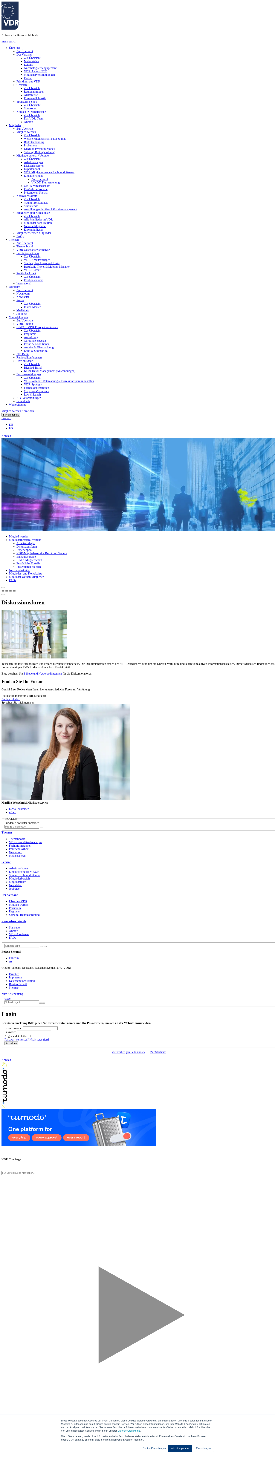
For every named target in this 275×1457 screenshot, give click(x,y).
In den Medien (32, 307)
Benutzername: (13, 1028)
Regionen (14, 911)
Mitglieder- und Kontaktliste (33, 212)
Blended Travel (33, 367)
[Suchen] (45, 946)
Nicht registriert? (39, 1039)
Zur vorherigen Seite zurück (128, 1052)
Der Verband (24, 54)
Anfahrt (28, 121)
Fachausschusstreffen (36, 387)
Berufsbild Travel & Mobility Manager (47, 266)
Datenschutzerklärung (22, 980)
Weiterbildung (17, 404)
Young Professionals (36, 202)
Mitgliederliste (17, 881)
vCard (12, 812)
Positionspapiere (33, 280)
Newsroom (23, 293)
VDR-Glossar (32, 270)
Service (6, 862)
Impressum (15, 977)
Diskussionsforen (34, 165)
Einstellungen (203, 1448)
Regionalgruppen (34, 91)
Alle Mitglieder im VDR (38, 219)
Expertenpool (32, 169)
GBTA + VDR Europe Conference (37, 327)
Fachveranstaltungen (28, 374)
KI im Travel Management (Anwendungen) (49, 371)
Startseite (14, 927)
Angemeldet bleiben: (17, 1036)
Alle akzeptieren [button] (180, 1448)
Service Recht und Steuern (24, 875)
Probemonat (31, 145)
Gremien (21, 84)
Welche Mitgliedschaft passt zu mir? (45, 138)
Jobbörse (21, 313)
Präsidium (15, 908)
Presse (20, 300)
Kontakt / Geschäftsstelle (31, 111)
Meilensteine (31, 61)
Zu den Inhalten (10, 699)
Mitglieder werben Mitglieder (33, 233)
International (23, 283)
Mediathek (22, 310)
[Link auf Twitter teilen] (6, 590)
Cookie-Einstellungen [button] (154, 1448)
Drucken (14, 974)
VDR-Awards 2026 (35, 71)
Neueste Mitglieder (35, 226)
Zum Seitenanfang (12, 993)
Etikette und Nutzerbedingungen (43, 673)
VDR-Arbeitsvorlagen (37, 259)
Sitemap (14, 987)
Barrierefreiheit (11, 414)
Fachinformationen (27, 253)
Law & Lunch (32, 394)
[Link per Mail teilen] (14, 590)
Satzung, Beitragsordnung (39, 152)
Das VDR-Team (33, 118)
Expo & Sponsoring (36, 350)
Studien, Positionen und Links (41, 263)
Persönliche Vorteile (36, 189)
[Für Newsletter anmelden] (41, 827)
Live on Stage (24, 360)
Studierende (31, 206)
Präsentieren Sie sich (36, 192)
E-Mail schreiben (19, 809)
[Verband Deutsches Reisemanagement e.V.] (10, 28)
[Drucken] (2, 594)
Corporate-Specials (35, 340)
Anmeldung (31, 337)
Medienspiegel (17, 855)
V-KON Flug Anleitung (45, 182)
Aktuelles (14, 286)
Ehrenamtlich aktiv (35, 98)
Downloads (23, 401)
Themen (14, 239)
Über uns (14, 47)
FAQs (20, 236)
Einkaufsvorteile (33, 175)
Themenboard (24, 246)
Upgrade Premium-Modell (39, 148)
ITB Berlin (22, 354)
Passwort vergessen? (17, 1039)
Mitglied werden (26, 132)
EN (11, 428)
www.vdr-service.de (13, 921)
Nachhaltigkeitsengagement (40, 68)
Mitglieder (15, 125)
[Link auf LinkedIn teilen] (10, 590)
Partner (28, 78)
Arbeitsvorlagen (33, 162)
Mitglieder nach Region (38, 222)
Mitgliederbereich (19, 878)
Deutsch (6, 418)
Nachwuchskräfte (26, 195)
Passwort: (10, 1032)
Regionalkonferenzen (29, 357)
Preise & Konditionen (37, 344)
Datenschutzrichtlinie (129, 1430)
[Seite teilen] (2, 587)
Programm (30, 333)
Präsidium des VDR (28, 81)
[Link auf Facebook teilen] (2, 590)
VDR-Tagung (24, 323)
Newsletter (22, 296)
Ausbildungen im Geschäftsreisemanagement (50, 209)
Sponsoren (30, 108)
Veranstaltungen (18, 317)
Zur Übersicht (24, 51)
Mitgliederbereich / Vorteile (32, 155)
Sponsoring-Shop (26, 101)
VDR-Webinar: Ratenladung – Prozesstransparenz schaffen (59, 381)
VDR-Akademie (19, 934)
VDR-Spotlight (33, 384)
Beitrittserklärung (34, 142)
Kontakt (6, 435)
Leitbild (28, 64)
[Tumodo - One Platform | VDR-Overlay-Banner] (78, 1145)
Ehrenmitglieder (33, 229)
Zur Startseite (158, 1052)
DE (11, 424)
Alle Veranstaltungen (28, 397)
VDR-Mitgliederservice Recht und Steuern (49, 172)
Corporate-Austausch (36, 391)
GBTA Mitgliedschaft (37, 185)
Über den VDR (18, 901)
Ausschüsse (31, 94)
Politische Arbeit (26, 273)
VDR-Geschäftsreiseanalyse (33, 249)
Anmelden (28, 411)
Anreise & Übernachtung (39, 347)
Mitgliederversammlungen (39, 74)
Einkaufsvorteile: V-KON (24, 871)
